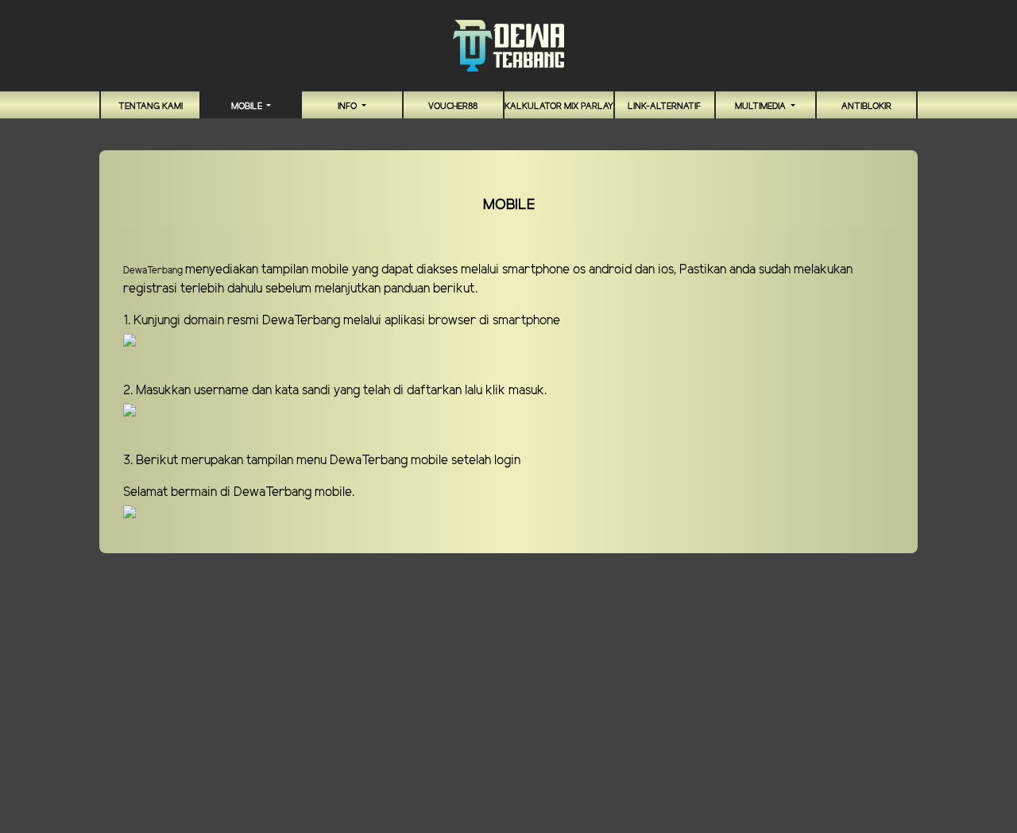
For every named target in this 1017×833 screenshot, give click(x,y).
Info (348, 106)
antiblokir (866, 106)
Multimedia (761, 106)
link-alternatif (664, 106)
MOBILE (248, 106)
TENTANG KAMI (150, 106)
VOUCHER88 (453, 106)
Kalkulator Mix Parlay (559, 106)
